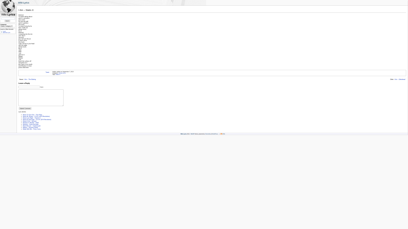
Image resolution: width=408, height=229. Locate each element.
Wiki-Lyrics (23, 2)
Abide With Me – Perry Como (32, 129)
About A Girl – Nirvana (29, 121)
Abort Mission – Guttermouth (31, 126)
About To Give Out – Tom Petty (32, 115)
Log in (4, 31)
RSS (224, 134)
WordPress (215, 134)
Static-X (58, 74)
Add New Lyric (6, 32)
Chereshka (208, 134)
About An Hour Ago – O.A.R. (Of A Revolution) (37, 119)
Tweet (47, 72)
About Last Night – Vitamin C (32, 118)
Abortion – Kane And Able (30, 124)
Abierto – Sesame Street (30, 127)
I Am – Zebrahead (399, 79)
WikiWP (192, 134)
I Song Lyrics (62, 73)
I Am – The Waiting (30, 79)
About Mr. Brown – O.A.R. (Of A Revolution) (36, 116)
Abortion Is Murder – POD (31, 123)
